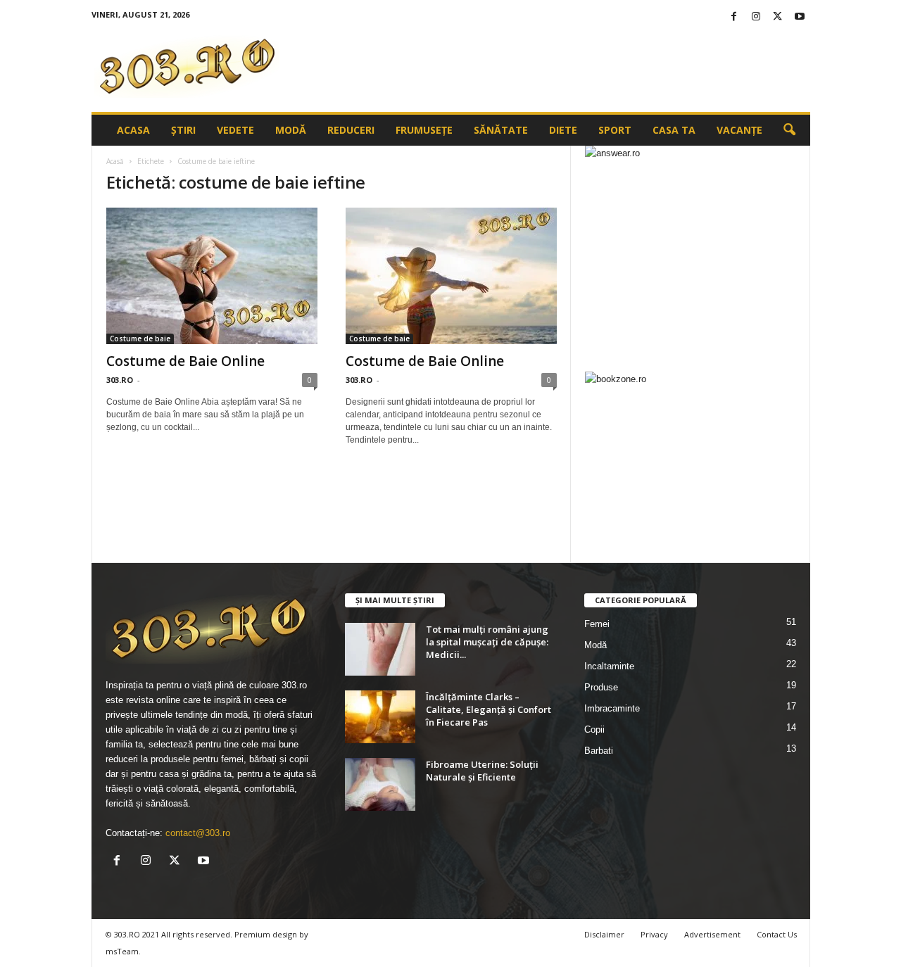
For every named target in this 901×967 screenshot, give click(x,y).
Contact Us (777, 934)
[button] (789, 130)
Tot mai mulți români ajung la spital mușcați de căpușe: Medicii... (487, 642)
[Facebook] (734, 17)
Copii (594, 729)
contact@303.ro (197, 833)
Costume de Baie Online (185, 361)
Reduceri (350, 130)
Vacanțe (739, 130)
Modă (290, 130)
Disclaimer (604, 934)
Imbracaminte (612, 708)
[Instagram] (756, 17)
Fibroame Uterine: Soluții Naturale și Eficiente (482, 770)
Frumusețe (424, 130)
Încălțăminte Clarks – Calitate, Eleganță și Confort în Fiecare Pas (488, 709)
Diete (563, 130)
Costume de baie (140, 338)
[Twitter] (777, 17)
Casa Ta (674, 130)
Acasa (133, 130)
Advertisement (712, 934)
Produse (601, 687)
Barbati (598, 750)
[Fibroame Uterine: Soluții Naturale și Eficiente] (380, 784)
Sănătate (501, 130)
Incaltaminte (609, 666)
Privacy (654, 934)
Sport (614, 130)
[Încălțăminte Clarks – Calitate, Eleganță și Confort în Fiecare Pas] (380, 716)
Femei (597, 624)
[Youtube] (799, 17)
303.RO (119, 379)
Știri (183, 130)
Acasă (115, 161)
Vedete (235, 130)
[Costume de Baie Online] (211, 276)
